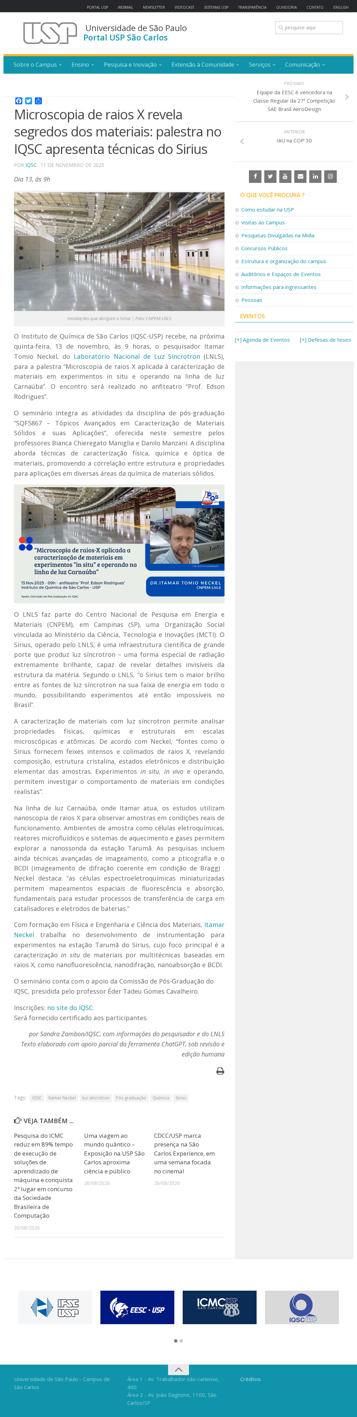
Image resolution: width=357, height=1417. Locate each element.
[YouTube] (285, 176)
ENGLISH (341, 7)
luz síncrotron (95, 1098)
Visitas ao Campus (263, 222)
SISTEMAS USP (216, 7)
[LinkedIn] (315, 176)
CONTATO (315, 7)
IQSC (31, 165)
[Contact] (300, 176)
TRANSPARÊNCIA (252, 7)
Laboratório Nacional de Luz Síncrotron (137, 356)
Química (161, 1098)
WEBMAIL (125, 7)
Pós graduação (131, 1098)
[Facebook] (255, 176)
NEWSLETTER (154, 7)
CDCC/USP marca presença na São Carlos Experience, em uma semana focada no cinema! (184, 1153)
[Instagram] (330, 176)
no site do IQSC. (70, 1007)
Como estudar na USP (267, 209)
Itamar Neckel (62, 1098)
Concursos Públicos (264, 248)
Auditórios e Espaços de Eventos (281, 273)
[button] (175, 1341)
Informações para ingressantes (279, 286)
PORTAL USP (97, 7)
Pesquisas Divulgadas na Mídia (277, 235)
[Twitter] (270, 176)
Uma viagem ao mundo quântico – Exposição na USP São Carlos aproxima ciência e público (114, 1153)
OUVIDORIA (286, 7)
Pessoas (251, 299)
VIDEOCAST (184, 7)
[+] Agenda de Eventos (262, 339)
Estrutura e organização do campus (283, 261)
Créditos (250, 1378)
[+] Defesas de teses (325, 339)
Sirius (181, 1098)
